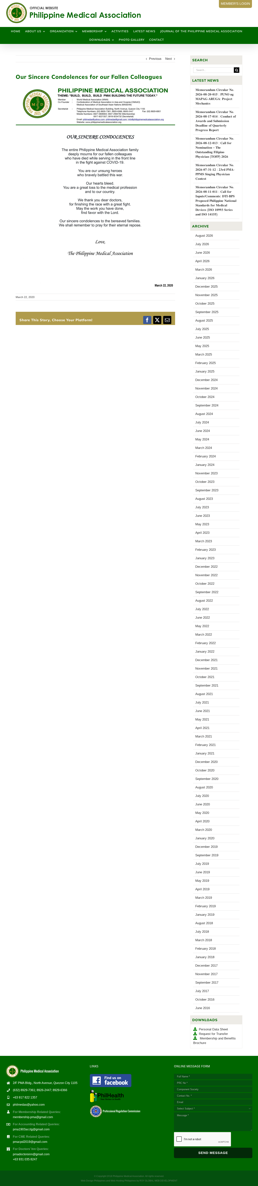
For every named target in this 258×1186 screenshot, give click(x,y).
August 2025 (204, 320)
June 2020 (202, 804)
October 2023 (204, 482)
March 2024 (203, 448)
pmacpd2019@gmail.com (30, 1141)
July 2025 (202, 329)
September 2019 (206, 855)
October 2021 (204, 677)
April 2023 (202, 533)
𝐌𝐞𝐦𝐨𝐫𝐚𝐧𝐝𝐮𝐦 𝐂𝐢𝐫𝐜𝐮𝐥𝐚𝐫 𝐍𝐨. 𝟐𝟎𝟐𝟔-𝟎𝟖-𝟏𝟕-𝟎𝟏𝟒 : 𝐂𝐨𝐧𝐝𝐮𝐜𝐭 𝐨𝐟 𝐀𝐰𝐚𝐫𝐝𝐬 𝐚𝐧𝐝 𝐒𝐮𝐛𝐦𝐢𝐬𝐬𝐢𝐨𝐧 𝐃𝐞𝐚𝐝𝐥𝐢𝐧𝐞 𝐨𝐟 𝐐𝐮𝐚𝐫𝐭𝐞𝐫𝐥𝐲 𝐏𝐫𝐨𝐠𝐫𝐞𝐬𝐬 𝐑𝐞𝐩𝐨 (215, 121)
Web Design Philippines (93, 1180)
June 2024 (202, 431)
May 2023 (202, 524)
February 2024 (205, 456)
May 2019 (202, 881)
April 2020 (202, 821)
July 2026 (202, 244)
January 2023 (204, 558)
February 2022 (205, 643)
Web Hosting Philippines (123, 1180)
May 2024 (202, 439)
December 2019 (206, 847)
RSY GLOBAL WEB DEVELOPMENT (158, 1180)
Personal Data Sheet (213, 1029)
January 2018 (204, 957)
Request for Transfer (213, 1034)
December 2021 (206, 660)
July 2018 (202, 931)
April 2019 (202, 889)
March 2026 (203, 269)
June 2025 (202, 337)
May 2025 (202, 346)
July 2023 (202, 507)
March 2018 (203, 940)
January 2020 (204, 838)
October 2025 (204, 303)
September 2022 (206, 592)
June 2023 (202, 516)
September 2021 (206, 685)
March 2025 (203, 354)
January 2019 (204, 914)
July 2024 (202, 422)
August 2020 (204, 787)
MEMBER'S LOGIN (235, 3)
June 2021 (202, 711)
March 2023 (203, 541)
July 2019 (202, 864)
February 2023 (205, 550)
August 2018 (204, 923)
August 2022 (204, 600)
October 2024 (204, 397)
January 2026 (204, 278)
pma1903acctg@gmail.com (31, 1129)
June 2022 (202, 617)
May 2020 (202, 813)
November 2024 (206, 388)
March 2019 (203, 897)
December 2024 (206, 380)
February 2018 (205, 948)
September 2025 (206, 312)
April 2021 (202, 728)
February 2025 (205, 363)
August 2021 (204, 694)
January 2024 (204, 465)
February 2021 (205, 745)
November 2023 (206, 473)
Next (168, 59)
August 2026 (204, 235)
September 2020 (206, 779)
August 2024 (204, 414)
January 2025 (204, 371)
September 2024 (206, 405)
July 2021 (202, 702)
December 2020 (206, 762)
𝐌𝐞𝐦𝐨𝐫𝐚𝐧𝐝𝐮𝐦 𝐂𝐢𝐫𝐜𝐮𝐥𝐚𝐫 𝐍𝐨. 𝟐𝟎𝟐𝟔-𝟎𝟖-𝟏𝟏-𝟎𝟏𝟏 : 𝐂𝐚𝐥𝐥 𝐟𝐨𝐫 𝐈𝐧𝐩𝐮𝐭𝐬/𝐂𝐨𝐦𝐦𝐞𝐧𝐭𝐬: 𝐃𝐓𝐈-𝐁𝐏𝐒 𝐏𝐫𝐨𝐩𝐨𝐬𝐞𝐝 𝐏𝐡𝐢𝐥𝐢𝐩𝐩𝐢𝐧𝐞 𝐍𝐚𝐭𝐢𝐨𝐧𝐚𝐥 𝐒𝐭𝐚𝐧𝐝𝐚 (215, 200)
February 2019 (205, 906)
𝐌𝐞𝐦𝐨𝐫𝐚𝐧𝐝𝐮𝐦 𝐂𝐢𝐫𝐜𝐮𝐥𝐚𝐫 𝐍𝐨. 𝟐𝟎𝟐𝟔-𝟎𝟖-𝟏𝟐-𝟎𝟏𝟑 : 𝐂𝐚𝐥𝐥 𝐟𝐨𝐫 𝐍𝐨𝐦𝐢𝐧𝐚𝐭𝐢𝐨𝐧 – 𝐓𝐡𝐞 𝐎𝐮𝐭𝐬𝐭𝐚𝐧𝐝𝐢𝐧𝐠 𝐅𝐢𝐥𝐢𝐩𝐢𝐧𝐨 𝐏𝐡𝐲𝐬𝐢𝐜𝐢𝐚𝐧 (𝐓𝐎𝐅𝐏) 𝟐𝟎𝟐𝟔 (214, 147)
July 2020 (202, 796)
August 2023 (204, 499)
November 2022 (206, 575)
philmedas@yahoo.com (29, 1104)
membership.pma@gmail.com (33, 1117)
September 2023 (206, 490)
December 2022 (206, 566)
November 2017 (206, 974)
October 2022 (204, 583)
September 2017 (206, 982)
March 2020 (203, 830)
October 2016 (204, 999)
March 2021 (203, 736)
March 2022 (203, 634)
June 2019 (202, 872)
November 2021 (206, 668)
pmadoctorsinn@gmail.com (31, 1154)
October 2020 (204, 770)
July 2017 (202, 991)
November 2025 (206, 295)
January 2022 (204, 651)
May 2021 (202, 719)
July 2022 (202, 609)
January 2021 (204, 753)
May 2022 (202, 626)
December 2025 (206, 286)
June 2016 (202, 1008)
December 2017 (206, 965)
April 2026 (202, 261)
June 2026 (202, 252)
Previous (155, 59)
